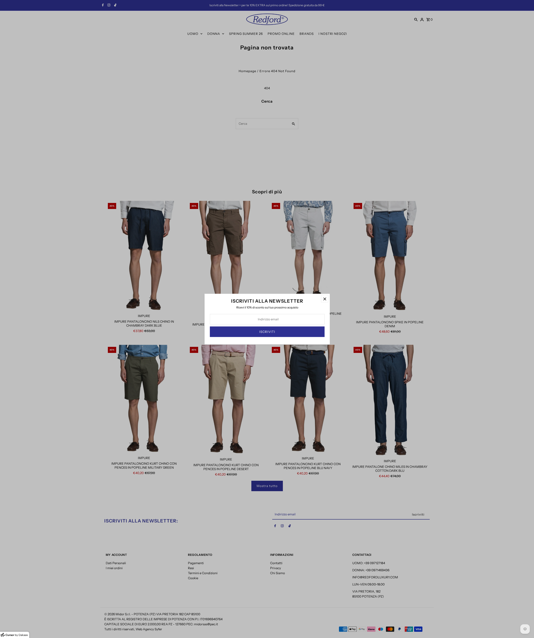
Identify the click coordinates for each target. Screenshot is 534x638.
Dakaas (23, 635)
